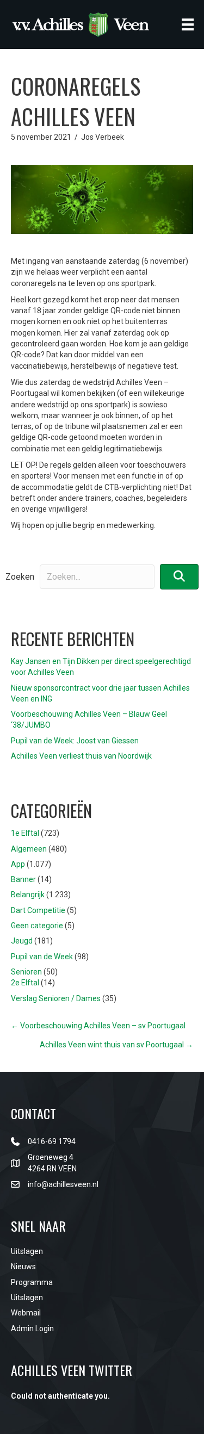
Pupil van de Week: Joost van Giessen (75, 740)
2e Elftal (25, 982)
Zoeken (19, 577)
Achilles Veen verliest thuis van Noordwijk (81, 756)
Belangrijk (28, 894)
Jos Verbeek (102, 137)
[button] (179, 576)
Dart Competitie (38, 910)
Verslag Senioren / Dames (56, 998)
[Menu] (187, 24)
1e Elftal (25, 833)
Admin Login (32, 1328)
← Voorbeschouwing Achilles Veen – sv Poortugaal (98, 1025)
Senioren (26, 971)
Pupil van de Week (42, 956)
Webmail (26, 1312)
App (18, 864)
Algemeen (29, 849)
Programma (32, 1282)
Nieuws (23, 1266)
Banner (23, 879)
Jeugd (22, 940)
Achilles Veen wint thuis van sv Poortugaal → (116, 1044)
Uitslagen (27, 1251)
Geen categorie (37, 925)
